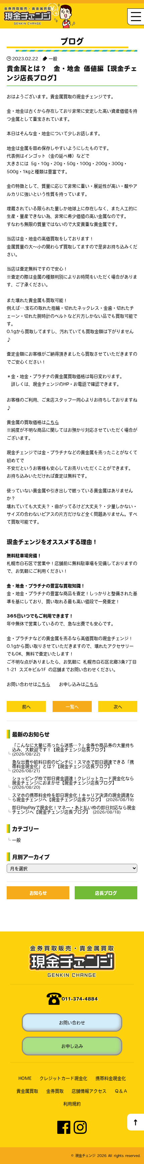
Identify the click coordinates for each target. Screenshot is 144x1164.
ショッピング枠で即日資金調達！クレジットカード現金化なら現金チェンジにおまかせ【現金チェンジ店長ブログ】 (73, 782)
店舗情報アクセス (89, 1091)
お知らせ (38, 893)
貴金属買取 (27, 1091)
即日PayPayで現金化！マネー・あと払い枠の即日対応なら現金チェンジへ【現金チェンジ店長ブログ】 (74, 809)
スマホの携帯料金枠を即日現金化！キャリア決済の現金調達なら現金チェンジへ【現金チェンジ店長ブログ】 (73, 797)
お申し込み (72, 1046)
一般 (53, 58)
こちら (52, 422)
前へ (26, 706)
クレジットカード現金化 (63, 1078)
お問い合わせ (72, 1022)
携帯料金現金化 (110, 1078)
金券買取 (55, 1091)
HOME (24, 1078)
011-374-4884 (80, 998)
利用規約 (72, 1103)
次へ (118, 706)
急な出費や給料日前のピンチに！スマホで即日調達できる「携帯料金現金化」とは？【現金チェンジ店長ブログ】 (73, 766)
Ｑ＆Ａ (121, 1091)
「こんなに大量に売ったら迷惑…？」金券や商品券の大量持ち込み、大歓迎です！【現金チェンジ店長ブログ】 (73, 749)
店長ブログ (106, 893)
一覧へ (72, 706)
